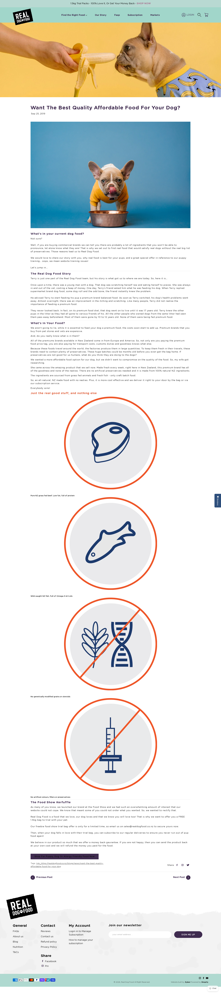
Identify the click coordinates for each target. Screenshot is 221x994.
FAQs (16, 931)
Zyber (187, 982)
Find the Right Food (73, 15)
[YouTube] (207, 978)
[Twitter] (188, 865)
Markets (155, 15)
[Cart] (206, 15)
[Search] (199, 15)
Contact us (47, 936)
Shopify (204, 982)
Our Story (100, 15)
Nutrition (18, 947)
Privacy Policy (49, 947)
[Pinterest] (183, 865)
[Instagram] (200, 978)
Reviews (45, 931)
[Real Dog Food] (23, 17)
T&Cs (16, 952)
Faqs (117, 15)
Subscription (135, 15)
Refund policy (49, 942)
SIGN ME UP (188, 935)
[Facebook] (177, 865)
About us (18, 936)
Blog (15, 942)
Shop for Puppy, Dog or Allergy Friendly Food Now (65, 856)
